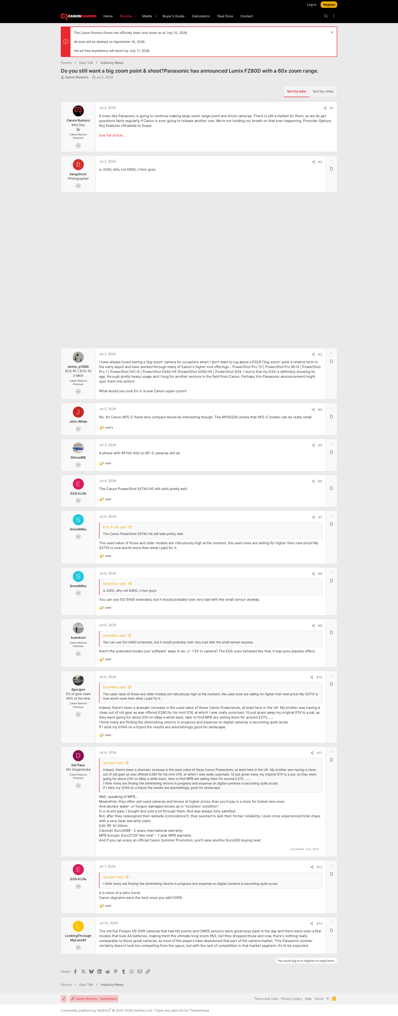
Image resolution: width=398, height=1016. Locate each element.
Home (319, 999)
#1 (332, 108)
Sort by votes (323, 91)
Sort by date (296, 91)
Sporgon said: (113, 763)
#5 (320, 445)
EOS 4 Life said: (115, 527)
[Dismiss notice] (331, 32)
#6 (320, 481)
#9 (320, 625)
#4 (320, 409)
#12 (319, 867)
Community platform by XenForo (107, 1010)
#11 (319, 753)
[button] (135, 16)
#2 (320, 162)
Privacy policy (291, 999)
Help (308, 999)
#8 (320, 574)
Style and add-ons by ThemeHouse (182, 1010)
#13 (319, 923)
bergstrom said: (115, 583)
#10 (319, 677)
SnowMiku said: (114, 635)
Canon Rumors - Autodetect (95, 999)
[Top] (328, 998)
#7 (320, 517)
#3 (320, 354)
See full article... (112, 135)
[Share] (325, 108)
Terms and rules (266, 999)
